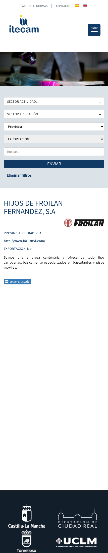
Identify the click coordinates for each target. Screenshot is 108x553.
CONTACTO (63, 6)
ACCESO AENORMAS (34, 6)
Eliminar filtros (19, 175)
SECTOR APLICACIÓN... (23, 114)
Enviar (54, 164)
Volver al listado (20, 281)
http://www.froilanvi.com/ (24, 241)
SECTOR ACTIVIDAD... (22, 101)
